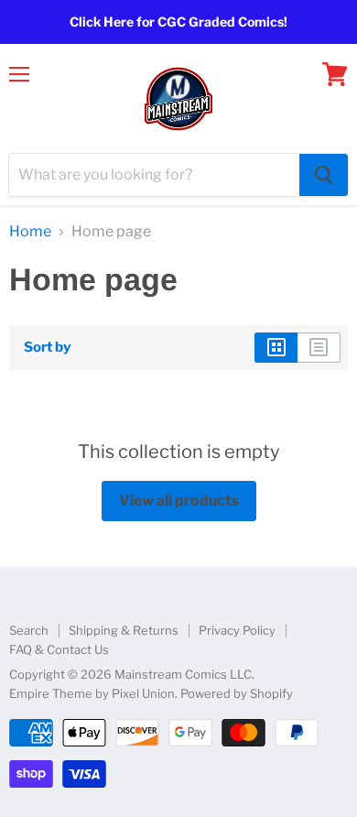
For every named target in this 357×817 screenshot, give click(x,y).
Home (30, 231)
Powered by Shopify (236, 693)
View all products (179, 500)
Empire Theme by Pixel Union (92, 693)
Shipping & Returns (123, 630)
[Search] (323, 175)
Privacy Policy (237, 630)
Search (29, 630)
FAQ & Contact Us (59, 649)
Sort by (47, 347)
